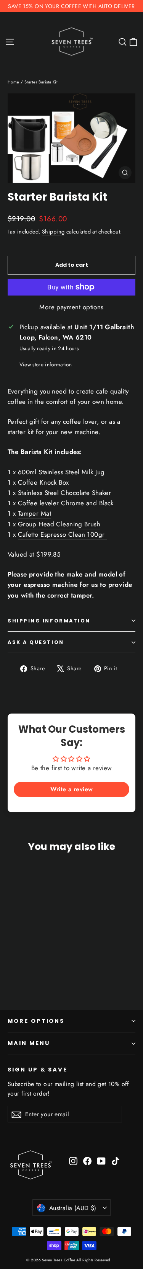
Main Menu (29, 1043)
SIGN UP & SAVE (37, 1069)
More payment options (71, 307)
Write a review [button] (71, 789)
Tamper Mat (34, 513)
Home (13, 82)
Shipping (53, 231)
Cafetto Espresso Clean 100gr (62, 534)
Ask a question (36, 642)
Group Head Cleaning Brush (59, 524)
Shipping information (49, 620)
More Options (36, 1021)
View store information (45, 364)
